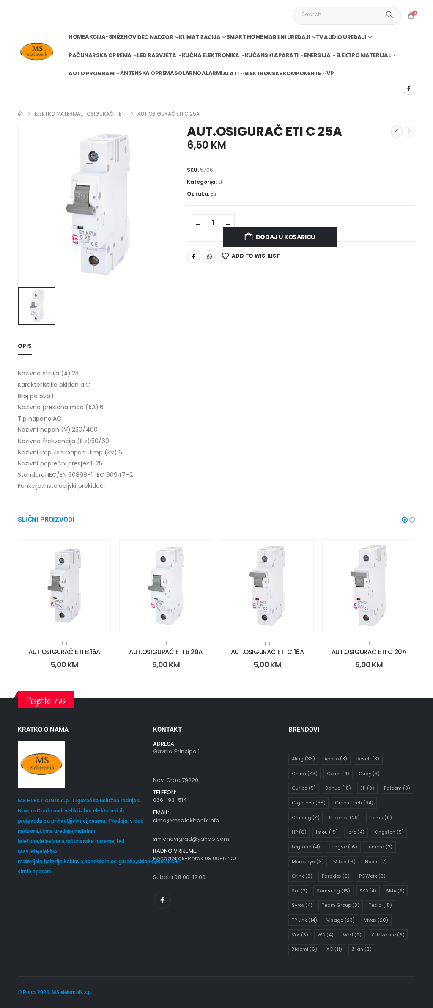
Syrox (302, 905)
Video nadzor (152, 37)
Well (352, 934)
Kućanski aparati (272, 55)
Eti (221, 181)
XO (334, 949)
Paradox (336, 876)
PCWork (372, 876)
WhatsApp (209, 256)
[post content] (64, 586)
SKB (367, 890)
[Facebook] (409, 88)
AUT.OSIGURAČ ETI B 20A (166, 651)
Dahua (338, 788)
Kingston (389, 832)
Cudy (369, 773)
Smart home (244, 37)
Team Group (340, 905)
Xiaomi (304, 949)
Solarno (187, 73)
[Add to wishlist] (98, 552)
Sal (299, 890)
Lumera (379, 846)
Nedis (376, 861)
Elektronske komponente (282, 73)
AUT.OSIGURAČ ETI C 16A (267, 651)
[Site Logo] (36, 52)
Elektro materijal (363, 55)
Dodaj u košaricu (285, 237)
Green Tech (354, 802)
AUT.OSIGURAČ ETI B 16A (64, 651)
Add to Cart (71, 623)
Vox (300, 934)
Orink (302, 876)
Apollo (335, 758)
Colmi (338, 773)
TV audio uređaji (341, 37)
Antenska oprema (147, 73)
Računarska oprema (100, 55)
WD (326, 934)
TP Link (304, 920)
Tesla (380, 905)
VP (330, 73)
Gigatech (309, 802)
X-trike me (388, 934)
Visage (340, 920)
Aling (303, 758)
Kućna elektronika (210, 55)
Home (77, 37)
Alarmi (212, 73)
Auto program (91, 73)
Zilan (361, 949)
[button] (404, 519)
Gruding (306, 817)
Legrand (306, 846)
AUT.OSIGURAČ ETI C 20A (369, 651)
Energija (317, 55)
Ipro (355, 832)
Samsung (333, 890)
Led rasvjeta (156, 55)
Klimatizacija (200, 37)
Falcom (397, 788)
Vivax (376, 920)
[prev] (397, 132)
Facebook (193, 256)
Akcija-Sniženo (108, 37)
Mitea (344, 861)
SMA (395, 890)
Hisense (344, 817)
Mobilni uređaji (286, 37)
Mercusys (308, 861)
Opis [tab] (25, 346)
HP (299, 832)
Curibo (304, 788)
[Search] (389, 14)
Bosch (367, 758)
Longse (343, 846)
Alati (231, 73)
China (305, 773)
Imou (327, 832)
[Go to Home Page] (20, 114)
